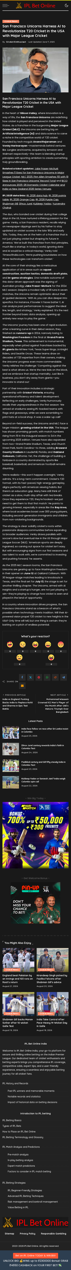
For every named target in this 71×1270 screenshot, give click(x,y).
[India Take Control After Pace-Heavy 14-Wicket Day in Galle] (53, 1004)
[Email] (22, 685)
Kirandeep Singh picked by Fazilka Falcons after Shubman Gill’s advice (52, 979)
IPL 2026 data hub (37, 195)
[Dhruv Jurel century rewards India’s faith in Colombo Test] (10, 749)
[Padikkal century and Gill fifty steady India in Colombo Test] (10, 765)
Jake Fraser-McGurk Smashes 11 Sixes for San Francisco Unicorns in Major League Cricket (33, 172)
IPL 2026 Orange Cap (22, 199)
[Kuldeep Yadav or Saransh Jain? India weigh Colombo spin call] (10, 782)
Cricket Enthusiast (16, 42)
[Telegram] (63, 677)
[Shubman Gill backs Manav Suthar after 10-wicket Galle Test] (18, 1004)
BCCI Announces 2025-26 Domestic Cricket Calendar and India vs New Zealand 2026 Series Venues (34, 185)
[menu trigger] (6, 5)
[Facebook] (22, 677)
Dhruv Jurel (25, 203)
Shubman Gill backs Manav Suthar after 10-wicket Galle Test (17, 1023)
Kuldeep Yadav (42, 203)
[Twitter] (30, 677)
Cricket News (10, 21)
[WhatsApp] (47, 677)
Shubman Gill (10, 203)
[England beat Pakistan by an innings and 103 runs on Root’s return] (18, 960)
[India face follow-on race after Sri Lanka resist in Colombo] (10, 732)
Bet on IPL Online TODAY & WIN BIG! (36, 1255)
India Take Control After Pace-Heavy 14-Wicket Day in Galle (52, 1023)
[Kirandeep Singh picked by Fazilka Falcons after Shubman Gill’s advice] (53, 960)
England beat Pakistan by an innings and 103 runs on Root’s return (17, 979)
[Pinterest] (39, 677)
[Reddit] (55, 677)
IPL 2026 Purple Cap (47, 199)
